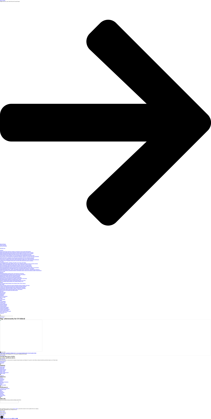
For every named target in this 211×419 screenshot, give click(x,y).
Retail (1, 383)
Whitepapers (2, 294)
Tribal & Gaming (3, 384)
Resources (2, 291)
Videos (1, 298)
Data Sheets (2, 394)
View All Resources (3, 312)
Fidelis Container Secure (4, 372)
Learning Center (3, 302)
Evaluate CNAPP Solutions (5, 309)
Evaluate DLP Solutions (4, 308)
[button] (105, 315)
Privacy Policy (15, 408)
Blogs (1, 300)
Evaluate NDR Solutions (4, 307)
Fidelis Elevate (2, 366)
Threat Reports (2, 293)
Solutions (1, 250)
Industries (1, 272)
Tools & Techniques (3, 305)
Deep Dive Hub (3, 292)
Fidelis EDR (2, 368)
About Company (3, 361)
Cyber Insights (2, 299)
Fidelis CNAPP (2, 370)
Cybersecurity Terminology (5, 388)
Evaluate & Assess (3, 306)
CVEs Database (3, 301)
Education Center (3, 389)
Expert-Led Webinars (3, 296)
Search (1, 316)
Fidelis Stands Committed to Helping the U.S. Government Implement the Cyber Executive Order (18, 353)
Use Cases (2, 261)
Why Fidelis (2, 284)
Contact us (2, 375)
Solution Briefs (2, 395)
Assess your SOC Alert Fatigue (5, 311)
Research (1, 391)
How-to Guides (2, 297)
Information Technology (4, 381)
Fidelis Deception (3, 369)
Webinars (1, 393)
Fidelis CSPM (2, 371)
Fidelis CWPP (2, 373)
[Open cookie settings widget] (2, 417)
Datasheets (2, 295)
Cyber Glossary (2, 303)
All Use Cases (2, 271)
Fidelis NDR (2, 367)
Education (2, 382)
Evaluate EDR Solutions (4, 310)
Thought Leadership (3, 304)
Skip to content (2, 0)
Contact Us (2, 313)
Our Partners (2, 362)
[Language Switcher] (0, 247)
